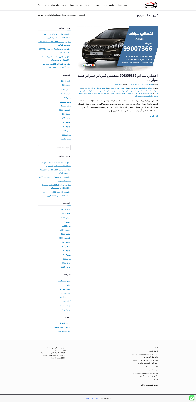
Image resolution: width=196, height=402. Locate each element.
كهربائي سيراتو (103, 93)
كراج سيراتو (112, 93)
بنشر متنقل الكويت (92, 398)
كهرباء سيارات (65, 305)
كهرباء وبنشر (66, 309)
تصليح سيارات (122, 5)
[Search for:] (54, 147)
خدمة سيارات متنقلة (151, 366)
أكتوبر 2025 (66, 81)
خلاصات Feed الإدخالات (61, 327)
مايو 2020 (67, 130)
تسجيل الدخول (65, 323)
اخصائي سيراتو (147, 88)
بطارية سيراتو (104, 88)
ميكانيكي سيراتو (148, 96)
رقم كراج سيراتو (131, 91)
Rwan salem (148, 84)
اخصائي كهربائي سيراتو (136, 88)
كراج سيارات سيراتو (123, 93)
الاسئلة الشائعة (153, 351)
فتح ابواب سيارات (75, 5)
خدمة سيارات (149, 91)
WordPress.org (64, 331)
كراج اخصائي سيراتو (147, 93)
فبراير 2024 (66, 93)
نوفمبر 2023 (66, 106)
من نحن (155, 379)
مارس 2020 (66, 139)
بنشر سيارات (145, 385)
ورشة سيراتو (139, 96)
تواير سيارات (66, 293)
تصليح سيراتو (87, 88)
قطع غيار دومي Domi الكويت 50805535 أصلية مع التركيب (54, 43)
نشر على (136, 84)
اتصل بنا (155, 348)
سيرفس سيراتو (112, 91)
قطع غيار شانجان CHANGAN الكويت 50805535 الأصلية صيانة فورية (56, 36)
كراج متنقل (89, 5)
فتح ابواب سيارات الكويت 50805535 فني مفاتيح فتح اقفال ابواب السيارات (145, 374)
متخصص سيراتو (94, 93)
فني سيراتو (86, 91)
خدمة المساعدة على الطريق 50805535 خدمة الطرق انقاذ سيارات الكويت (145, 362)
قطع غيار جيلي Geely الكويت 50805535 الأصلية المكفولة (55, 50)
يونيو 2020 (66, 126)
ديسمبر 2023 (65, 102)
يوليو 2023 (66, 114)
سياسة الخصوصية (152, 370)
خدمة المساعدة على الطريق (55, 5)
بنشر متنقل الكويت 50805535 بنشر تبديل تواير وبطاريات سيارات (145, 356)
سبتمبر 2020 (65, 118)
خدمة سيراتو (141, 91)
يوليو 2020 (66, 122)
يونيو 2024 (66, 85)
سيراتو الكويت (121, 91)
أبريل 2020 (66, 135)
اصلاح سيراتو (124, 88)
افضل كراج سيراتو (114, 88)
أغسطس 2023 (65, 110)
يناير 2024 (66, 97)
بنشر (97, 5)
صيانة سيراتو (94, 91)
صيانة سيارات (103, 91)
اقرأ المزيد (154, 116)
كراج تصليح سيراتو (134, 93)
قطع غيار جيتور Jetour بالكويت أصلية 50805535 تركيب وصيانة (56, 58)
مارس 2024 (66, 89)
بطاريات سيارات (108, 5)
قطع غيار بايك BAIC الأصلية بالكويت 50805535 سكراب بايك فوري (57, 65)
